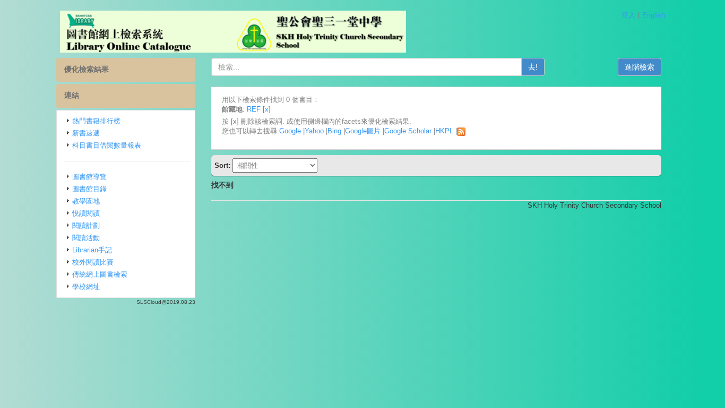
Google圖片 (363, 131)
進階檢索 (639, 67)
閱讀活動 (86, 238)
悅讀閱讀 (86, 213)
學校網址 (86, 287)
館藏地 (232, 109)
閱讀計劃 (86, 226)
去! (533, 67)
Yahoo (314, 131)
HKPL (444, 131)
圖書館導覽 (89, 177)
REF (254, 109)
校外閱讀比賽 (93, 262)
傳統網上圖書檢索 (99, 274)
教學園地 (86, 201)
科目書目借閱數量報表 (106, 145)
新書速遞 (86, 133)
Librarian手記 (92, 250)
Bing (334, 131)
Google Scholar (407, 131)
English (653, 15)
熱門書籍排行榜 (96, 121)
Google (290, 131)
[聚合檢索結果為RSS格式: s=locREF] (461, 131)
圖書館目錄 (89, 189)
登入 (628, 15)
